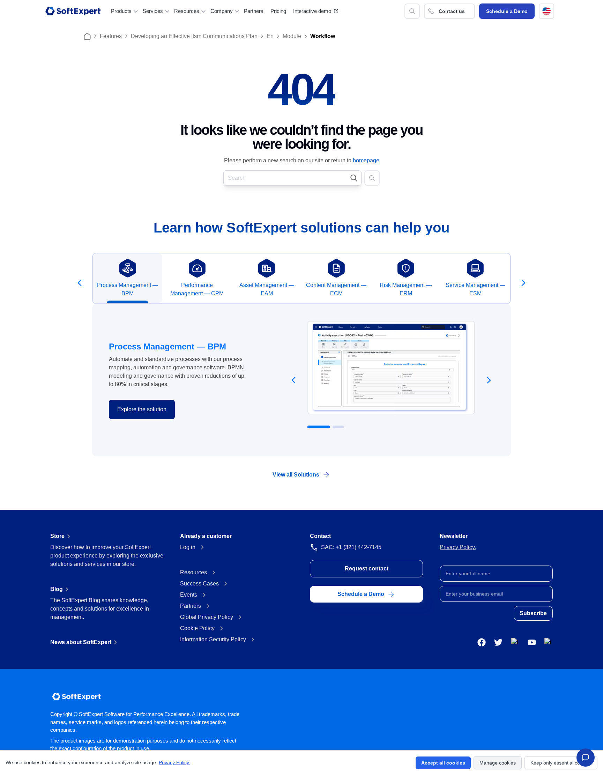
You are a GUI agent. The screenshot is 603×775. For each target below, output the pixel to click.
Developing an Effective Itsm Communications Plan (194, 36)
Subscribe (533, 613)
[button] (546, 11)
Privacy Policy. (458, 547)
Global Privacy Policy (206, 617)
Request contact (366, 568)
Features (111, 36)
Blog (56, 589)
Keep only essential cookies (560, 763)
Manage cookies (497, 763)
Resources (193, 572)
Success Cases (199, 583)
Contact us (452, 11)
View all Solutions (296, 475)
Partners (253, 11)
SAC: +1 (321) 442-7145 (351, 547)
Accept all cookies (443, 763)
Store (57, 536)
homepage (366, 160)
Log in (187, 547)
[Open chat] (585, 757)
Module (292, 36)
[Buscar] (412, 11)
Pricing (278, 11)
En (270, 36)
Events (188, 595)
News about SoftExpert (80, 642)
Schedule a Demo (507, 11)
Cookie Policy (197, 628)
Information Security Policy (213, 639)
